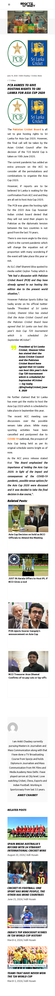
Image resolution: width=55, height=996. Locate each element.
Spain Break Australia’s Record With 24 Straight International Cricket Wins (26, 847)
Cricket (34, 76)
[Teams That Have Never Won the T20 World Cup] (27, 957)
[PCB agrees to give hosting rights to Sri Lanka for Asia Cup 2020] (27, 727)
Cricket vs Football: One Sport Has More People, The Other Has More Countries (26, 891)
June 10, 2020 (12, 76)
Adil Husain (32, 855)
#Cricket (37, 380)
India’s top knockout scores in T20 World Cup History (27, 934)
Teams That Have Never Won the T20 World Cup (26, 974)
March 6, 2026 (14, 940)
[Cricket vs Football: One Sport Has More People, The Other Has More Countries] (27, 872)
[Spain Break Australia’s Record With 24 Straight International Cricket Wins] (27, 828)
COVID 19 (13, 438)
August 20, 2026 (16, 855)
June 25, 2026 (14, 899)
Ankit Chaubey (24, 76)
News (40, 76)
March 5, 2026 (14, 981)
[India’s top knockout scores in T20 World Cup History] (27, 916)
